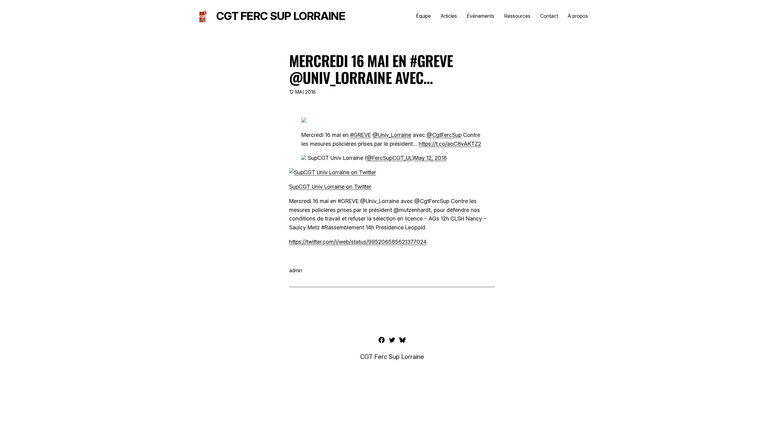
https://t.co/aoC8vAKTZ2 (450, 144)
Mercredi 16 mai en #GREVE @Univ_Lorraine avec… (371, 69)
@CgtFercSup (444, 135)
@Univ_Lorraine (391, 135)
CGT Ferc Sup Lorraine (280, 16)
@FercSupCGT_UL (389, 158)
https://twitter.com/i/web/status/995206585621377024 (358, 242)
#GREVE (360, 135)
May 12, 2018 (430, 158)
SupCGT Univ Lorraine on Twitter (330, 186)
